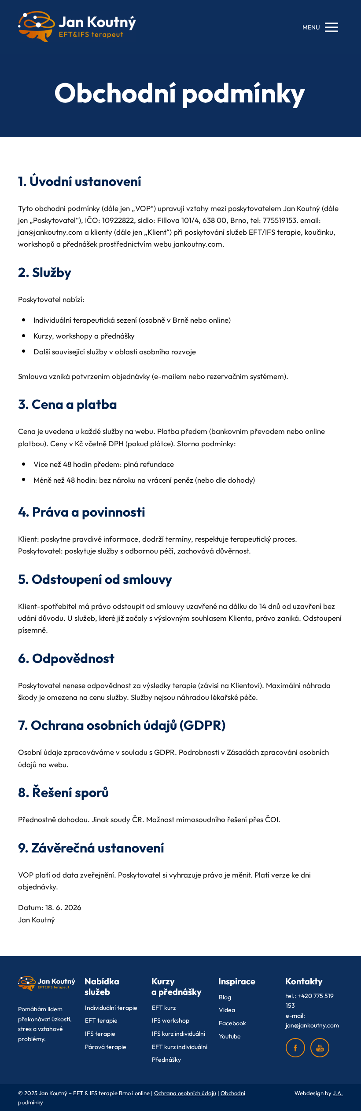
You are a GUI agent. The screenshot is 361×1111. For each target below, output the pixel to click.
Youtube (230, 1036)
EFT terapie (101, 1020)
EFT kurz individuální (179, 1047)
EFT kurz (164, 1008)
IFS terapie (100, 1034)
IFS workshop (170, 1020)
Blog (225, 997)
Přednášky (166, 1060)
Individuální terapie (111, 1008)
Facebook (232, 1023)
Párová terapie (105, 1047)
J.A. (338, 1092)
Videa (227, 1010)
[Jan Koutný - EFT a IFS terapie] (77, 27)
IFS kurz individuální (178, 1034)
